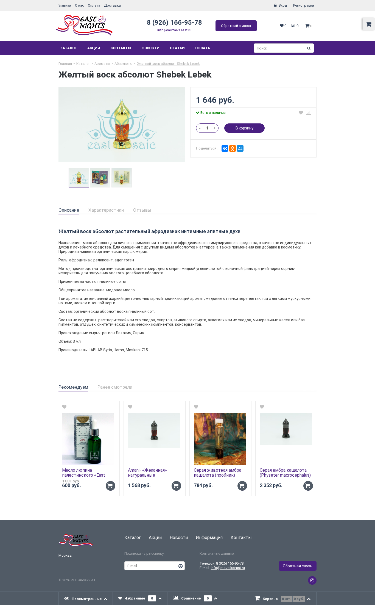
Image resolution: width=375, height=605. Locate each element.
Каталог (68, 48)
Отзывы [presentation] (142, 210)
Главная (64, 5)
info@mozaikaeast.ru (174, 30)
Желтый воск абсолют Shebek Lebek (168, 64)
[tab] (68, 210)
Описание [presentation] (68, 210)
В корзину (244, 128)
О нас (79, 5)
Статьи (177, 48)
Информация (209, 537)
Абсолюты (123, 64)
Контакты (121, 48)
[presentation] (86, 598)
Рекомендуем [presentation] (73, 387)
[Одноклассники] (232, 148)
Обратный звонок (236, 26)
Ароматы (102, 64)
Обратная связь (297, 566)
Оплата (94, 5)
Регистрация (303, 5)
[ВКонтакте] (225, 148)
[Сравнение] (308, 112)
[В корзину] (110, 486)
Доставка (112, 5)
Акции (93, 48)
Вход (283, 5)
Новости (150, 48)
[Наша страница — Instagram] (312, 580)
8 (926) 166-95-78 (174, 22)
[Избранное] (301, 112)
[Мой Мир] (240, 148)
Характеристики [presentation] (106, 210)
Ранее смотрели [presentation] (114, 387)
